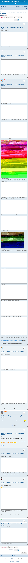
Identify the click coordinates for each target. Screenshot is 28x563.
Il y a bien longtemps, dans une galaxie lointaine (13, 13)
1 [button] (16, 20)
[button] (15, 20)
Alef (6, 15)
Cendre (2, 22)
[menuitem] (4, 7)
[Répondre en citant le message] (24, 24)
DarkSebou (3, 428)
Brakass (5, 411)
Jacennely (5, 477)
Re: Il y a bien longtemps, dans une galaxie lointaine (12, 28)
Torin (5, 79)
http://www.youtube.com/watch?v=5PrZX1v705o (11, 340)
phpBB (10, 558)
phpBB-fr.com (16, 560)
